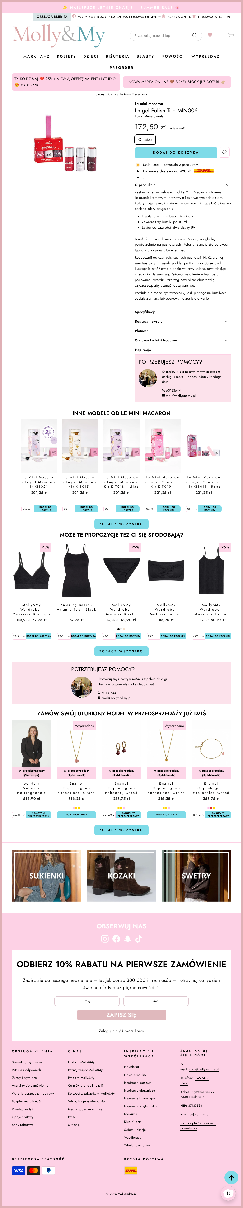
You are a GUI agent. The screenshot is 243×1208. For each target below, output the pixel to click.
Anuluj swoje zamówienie (30, 1085)
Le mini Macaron (149, 103)
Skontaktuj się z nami (27, 1062)
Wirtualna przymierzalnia (86, 1101)
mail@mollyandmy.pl (181, 395)
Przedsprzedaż (22, 1109)
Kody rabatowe (22, 1124)
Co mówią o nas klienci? (86, 1085)
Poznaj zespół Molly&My (85, 1069)
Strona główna (106, 94)
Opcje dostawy (22, 1117)
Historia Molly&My (81, 1062)
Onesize (145, 139)
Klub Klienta (133, 1121)
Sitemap (74, 1124)
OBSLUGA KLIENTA (52, 16)
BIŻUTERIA (118, 56)
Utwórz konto (133, 1031)
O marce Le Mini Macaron (156, 340)
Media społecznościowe (85, 1109)
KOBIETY (66, 56)
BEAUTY (145, 56)
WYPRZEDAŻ (205, 56)
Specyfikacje (145, 312)
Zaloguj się (108, 1031)
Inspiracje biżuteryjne (139, 1098)
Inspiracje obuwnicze (139, 1090)
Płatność (141, 330)
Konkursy (130, 1113)
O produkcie (145, 184)
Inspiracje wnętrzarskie (140, 1106)
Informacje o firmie (194, 1114)
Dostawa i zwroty (148, 321)
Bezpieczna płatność (27, 1101)
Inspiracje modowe (138, 1082)
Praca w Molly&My (81, 1077)
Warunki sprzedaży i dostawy (33, 1093)
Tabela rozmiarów (137, 1145)
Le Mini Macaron (132, 94)
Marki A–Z (36, 56)
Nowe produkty (135, 1074)
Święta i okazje (135, 1129)
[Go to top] (231, 1177)
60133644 (173, 390)
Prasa (72, 1117)
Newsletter (131, 1066)
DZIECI (91, 56)
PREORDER (122, 67)
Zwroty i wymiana (24, 1077)
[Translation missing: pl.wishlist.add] (224, 152)
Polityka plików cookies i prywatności (198, 1126)
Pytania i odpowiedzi (27, 1069)
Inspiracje (143, 349)
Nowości (172, 56)
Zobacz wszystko (121, 524)
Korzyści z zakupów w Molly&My (91, 1093)
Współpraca (132, 1137)
